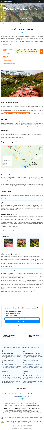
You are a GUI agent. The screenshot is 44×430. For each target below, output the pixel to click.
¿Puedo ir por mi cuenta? (7, 59)
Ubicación (5, 52)
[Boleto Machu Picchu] (14, 15)
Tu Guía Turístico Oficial (7, 375)
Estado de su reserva (26, 396)
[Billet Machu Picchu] (22, 15)
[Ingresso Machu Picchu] (17, 15)
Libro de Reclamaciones (29, 403)
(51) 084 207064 (10, 408)
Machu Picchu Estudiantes (22, 393)
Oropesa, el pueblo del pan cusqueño (33, 336)
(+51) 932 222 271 (23, 325)
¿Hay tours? (5, 57)
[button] (22, 318)
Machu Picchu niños (13, 393)
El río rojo (4, 50)
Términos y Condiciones (20, 403)
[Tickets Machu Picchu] (25, 15)
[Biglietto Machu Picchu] (27, 15)
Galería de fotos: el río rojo (8, 60)
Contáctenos (36, 403)
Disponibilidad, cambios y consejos (34, 393)
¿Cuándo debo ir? (6, 56)
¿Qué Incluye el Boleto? (17, 396)
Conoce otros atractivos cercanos (9, 63)
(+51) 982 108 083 (23, 408)
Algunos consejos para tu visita (8, 61)
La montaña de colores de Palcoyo (8, 287)
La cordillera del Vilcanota (7, 49)
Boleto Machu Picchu (22, 9)
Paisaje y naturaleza (6, 54)
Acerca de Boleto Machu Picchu (10, 403)
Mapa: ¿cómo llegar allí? (7, 53)
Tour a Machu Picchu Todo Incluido (31, 375)
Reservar (41, 1)
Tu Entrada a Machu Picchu (8, 353)
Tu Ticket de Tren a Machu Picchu (9, 364)
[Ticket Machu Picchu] (19, 15)
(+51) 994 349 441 (37, 408)
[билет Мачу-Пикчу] (29, 15)
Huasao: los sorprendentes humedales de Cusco (9, 336)
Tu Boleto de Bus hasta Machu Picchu (31, 364)
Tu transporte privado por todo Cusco (31, 353)
